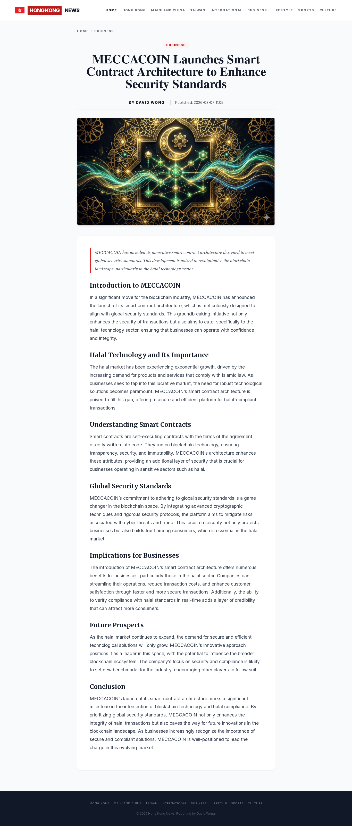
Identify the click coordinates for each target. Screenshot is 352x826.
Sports (306, 10)
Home (111, 10)
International (226, 10)
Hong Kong (134, 10)
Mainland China (168, 10)
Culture (328, 10)
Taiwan (197, 10)
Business (257, 10)
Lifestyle (282, 10)
